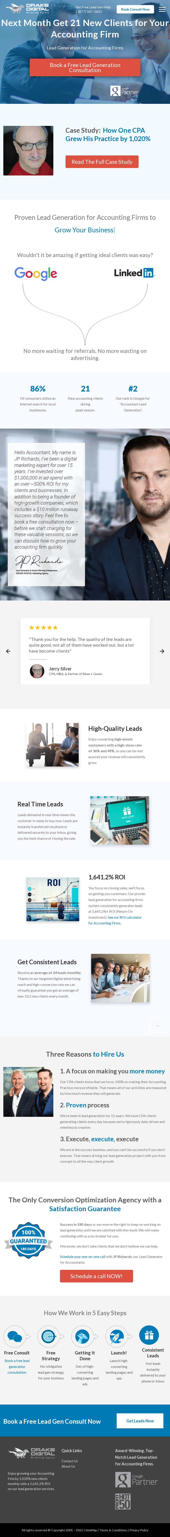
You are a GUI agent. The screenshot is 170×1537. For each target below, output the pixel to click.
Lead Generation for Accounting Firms (85, 47)
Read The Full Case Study (102, 161)
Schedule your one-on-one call (82, 1256)
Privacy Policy (138, 1530)
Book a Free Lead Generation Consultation (85, 67)
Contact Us (70, 1461)
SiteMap (91, 1530)
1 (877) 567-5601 (88, 11)
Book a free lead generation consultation (17, 1366)
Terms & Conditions (113, 1530)
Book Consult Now (135, 9)
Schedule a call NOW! (96, 1276)
